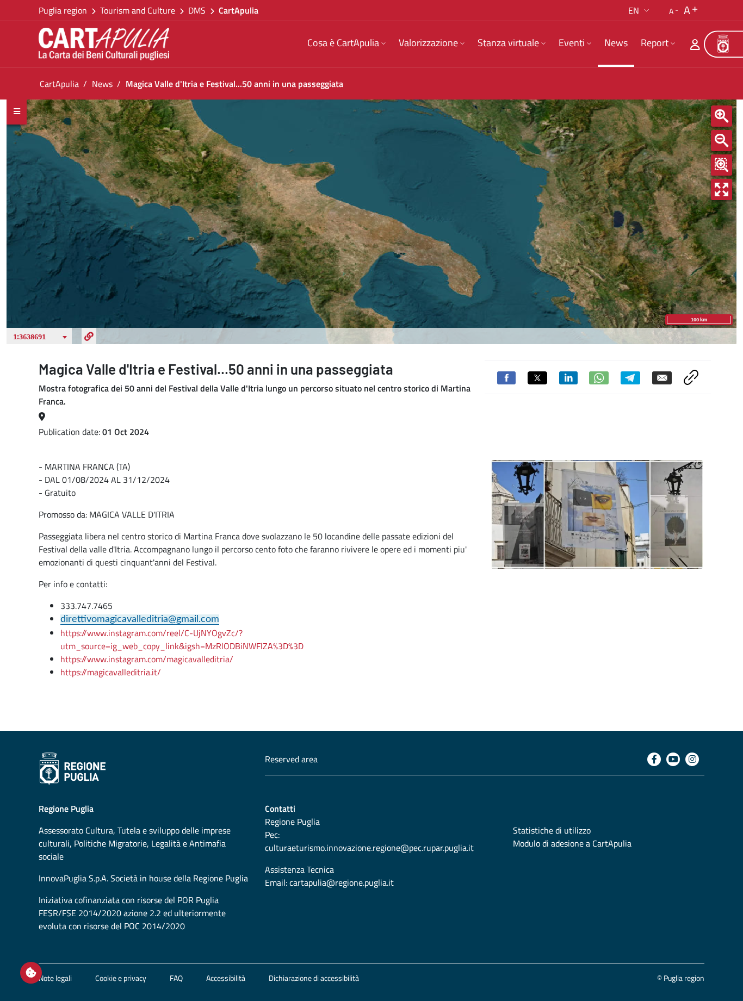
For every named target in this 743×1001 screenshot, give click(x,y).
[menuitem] (346, 44)
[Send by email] (662, 376)
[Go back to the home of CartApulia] (106, 44)
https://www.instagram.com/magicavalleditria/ (146, 659)
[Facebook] (654, 759)
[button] (640, 10)
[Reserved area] (695, 44)
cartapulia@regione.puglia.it (341, 882)
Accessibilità (225, 978)
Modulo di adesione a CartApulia (572, 843)
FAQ (176, 978)
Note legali (55, 978)
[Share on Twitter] (537, 376)
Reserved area (291, 759)
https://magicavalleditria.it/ (110, 672)
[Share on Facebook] (506, 376)
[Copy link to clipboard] (691, 376)
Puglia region (63, 10)
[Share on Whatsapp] (599, 376)
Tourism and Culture (137, 10)
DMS (197, 10)
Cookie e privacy (120, 978)
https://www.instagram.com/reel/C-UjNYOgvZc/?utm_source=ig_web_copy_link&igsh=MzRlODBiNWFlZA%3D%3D (182, 639)
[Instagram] (692, 759)
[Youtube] (673, 759)
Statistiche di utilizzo (552, 830)
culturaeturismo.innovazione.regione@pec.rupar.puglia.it (369, 847)
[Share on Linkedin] (568, 376)
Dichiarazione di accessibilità (314, 978)
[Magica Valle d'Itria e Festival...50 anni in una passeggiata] (597, 514)
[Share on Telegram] (630, 376)
